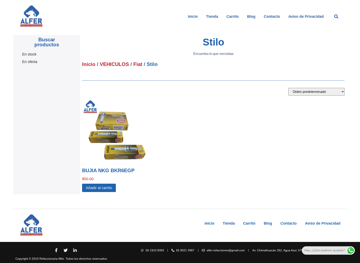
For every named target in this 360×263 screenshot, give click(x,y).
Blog (251, 16)
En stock (29, 54)
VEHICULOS (114, 64)
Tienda (212, 16)
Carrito (232, 16)
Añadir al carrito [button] (99, 188)
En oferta (29, 62)
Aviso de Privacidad (306, 16)
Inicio (193, 16)
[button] (336, 16)
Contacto (272, 16)
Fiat (137, 64)
